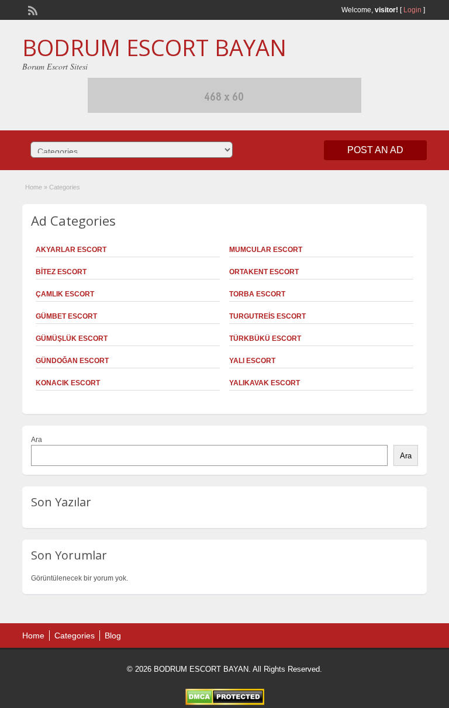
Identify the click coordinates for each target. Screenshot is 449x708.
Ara (36, 440)
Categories (74, 635)
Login (412, 10)
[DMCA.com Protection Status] (224, 703)
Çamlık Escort (65, 294)
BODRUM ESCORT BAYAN (154, 47)
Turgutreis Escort (267, 316)
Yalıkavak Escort (264, 383)
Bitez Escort (61, 272)
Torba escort (257, 294)
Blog (113, 635)
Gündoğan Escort (72, 361)
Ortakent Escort (264, 272)
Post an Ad (375, 150)
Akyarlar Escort (71, 250)
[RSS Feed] (31, 9)
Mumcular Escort (265, 250)
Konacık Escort (68, 383)
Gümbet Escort (66, 316)
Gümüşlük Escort (72, 338)
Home (33, 187)
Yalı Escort (252, 361)
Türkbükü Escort (265, 338)
